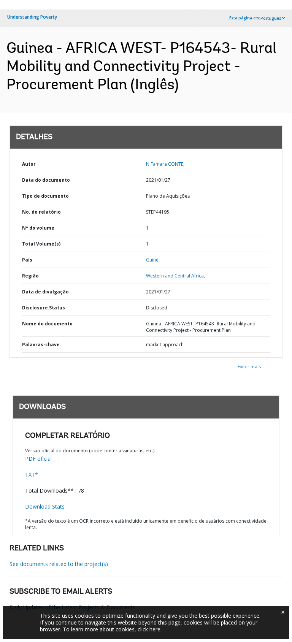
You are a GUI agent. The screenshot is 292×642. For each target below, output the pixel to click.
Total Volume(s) (41, 244)
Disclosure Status (43, 307)
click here (149, 629)
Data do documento (46, 180)
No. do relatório (41, 212)
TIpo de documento (45, 196)
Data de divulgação (45, 292)
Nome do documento (47, 323)
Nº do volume (38, 228)
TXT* (31, 474)
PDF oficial (38, 458)
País (27, 260)
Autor (29, 164)
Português (270, 18)
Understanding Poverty (32, 17)
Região (30, 276)
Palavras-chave (41, 344)
